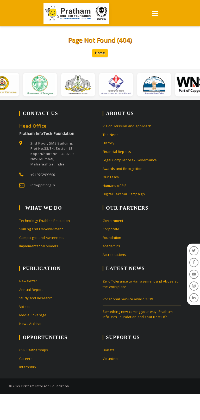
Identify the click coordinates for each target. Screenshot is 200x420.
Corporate (111, 229)
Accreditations (114, 254)
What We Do (43, 208)
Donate (109, 350)
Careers (26, 358)
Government (113, 220)
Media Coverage (32, 315)
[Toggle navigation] (154, 13)
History (108, 143)
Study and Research (36, 298)
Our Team (111, 177)
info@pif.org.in (42, 185)
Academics (111, 246)
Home (100, 52)
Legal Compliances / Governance (130, 160)
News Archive (30, 323)
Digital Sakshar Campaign (124, 194)
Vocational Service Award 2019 (128, 299)
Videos (25, 306)
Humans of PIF (114, 185)
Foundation (112, 237)
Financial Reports (117, 151)
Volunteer (111, 358)
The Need (110, 134)
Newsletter (28, 281)
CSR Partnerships (33, 350)
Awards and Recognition (123, 168)
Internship (27, 367)
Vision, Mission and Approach (127, 126)
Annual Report (31, 289)
